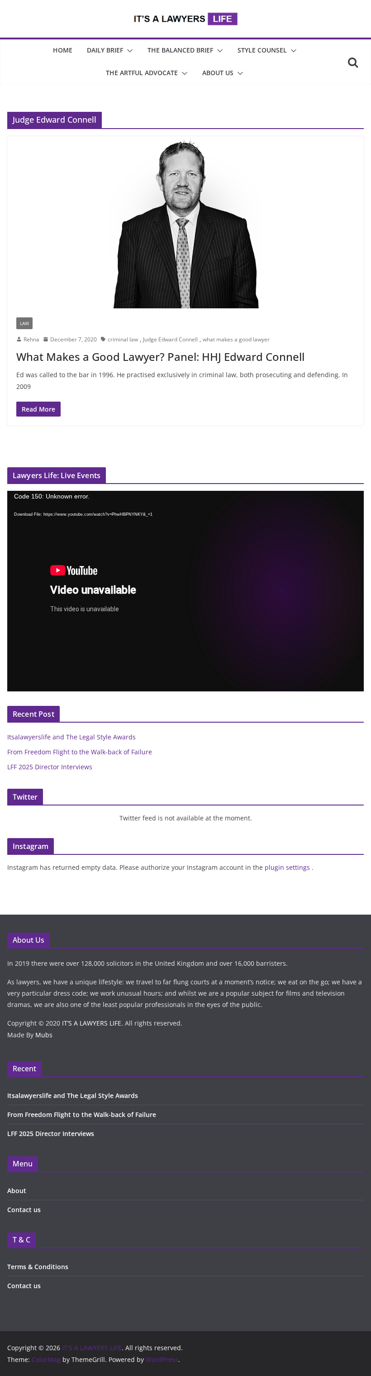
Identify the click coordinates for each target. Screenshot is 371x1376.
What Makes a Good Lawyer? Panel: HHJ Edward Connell (160, 356)
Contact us (24, 1209)
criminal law (123, 339)
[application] (185, 591)
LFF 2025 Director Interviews (49, 766)
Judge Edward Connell (170, 339)
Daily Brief (105, 50)
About (16, 1190)
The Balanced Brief (180, 50)
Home (62, 50)
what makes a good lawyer (236, 339)
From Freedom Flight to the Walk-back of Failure (79, 752)
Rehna (31, 339)
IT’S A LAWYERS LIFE (91, 1023)
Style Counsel (262, 50)
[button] (128, 51)
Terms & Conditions (37, 1266)
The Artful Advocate (142, 72)
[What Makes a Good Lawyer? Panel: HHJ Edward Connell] (185, 222)
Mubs (43, 1035)
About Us (217, 72)
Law (24, 323)
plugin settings (288, 867)
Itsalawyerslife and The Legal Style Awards (71, 737)
